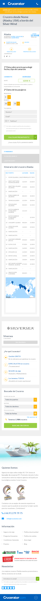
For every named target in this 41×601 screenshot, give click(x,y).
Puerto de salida (9, 396)
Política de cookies (30, 536)
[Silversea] (20, 328)
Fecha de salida (9, 410)
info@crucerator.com (14, 519)
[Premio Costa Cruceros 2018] (22, 492)
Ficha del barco (10, 156)
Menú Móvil (4, 4)
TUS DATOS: (7, 108)
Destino (6, 403)
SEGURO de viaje (15, 371)
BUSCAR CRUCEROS (20, 425)
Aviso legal (27, 540)
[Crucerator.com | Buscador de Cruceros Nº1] (16, 4)
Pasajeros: (5, 93)
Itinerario (8, 151)
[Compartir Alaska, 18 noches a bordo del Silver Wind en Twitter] (7, 56)
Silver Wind (15, 38)
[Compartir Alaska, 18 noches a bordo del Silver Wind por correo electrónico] (9, 56)
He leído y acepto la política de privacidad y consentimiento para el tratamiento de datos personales (18, 128)
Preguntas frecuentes (11, 536)
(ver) (14, 130)
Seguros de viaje (9, 532)
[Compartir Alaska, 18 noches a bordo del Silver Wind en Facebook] (4, 56)
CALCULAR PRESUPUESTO (18, 137)
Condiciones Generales (11, 540)
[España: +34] (6, 121)
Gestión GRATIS (15, 356)
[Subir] (36, 598)
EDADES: (6, 100)
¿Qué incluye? (9, 161)
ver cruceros (20, 342)
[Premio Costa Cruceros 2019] (8, 492)
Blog (25, 544)
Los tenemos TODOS (16, 378)
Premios (6, 544)
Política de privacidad (31, 532)
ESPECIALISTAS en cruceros (19, 364)
